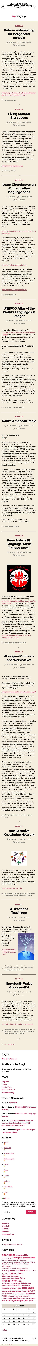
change (26, 1264)
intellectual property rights (11, 1288)
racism (9, 1294)
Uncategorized (8, 1234)
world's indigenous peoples (15, 1300)
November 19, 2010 (27, 426)
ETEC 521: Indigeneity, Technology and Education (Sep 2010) (19, 6)
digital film (5, 1274)
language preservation (18, 642)
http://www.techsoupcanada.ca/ (14, 290)
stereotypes (13, 1296)
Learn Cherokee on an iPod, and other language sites (19, 188)
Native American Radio (19, 421)
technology (15, 526)
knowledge (8, 895)
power (6, 817)
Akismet (10, 1344)
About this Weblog (9, 1059)
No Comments (20, 45)
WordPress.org (8, 1093)
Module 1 (5, 1223)
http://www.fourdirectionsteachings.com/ (9, 952)
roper (4, 1296)
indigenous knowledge (20, 1285)
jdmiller (6, 1175)
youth (31, 1301)
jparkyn (13, 42)
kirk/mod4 (13, 1103)
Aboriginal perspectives (12, 815)
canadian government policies (24, 1262)
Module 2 (19, 535)
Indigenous (26, 1283)
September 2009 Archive (13, 1244)
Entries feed (7, 1087)
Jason (6, 1170)
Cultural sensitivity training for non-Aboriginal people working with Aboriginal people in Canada (17, 1123)
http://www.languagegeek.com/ (14, 265)
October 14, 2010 (25, 552)
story (20, 1296)
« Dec (5, 1330)
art (5, 893)
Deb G (6, 1164)
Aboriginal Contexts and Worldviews (19, 658)
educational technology (10, 1278)
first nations (31, 893)
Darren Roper (13, 426)
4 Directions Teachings (19, 911)
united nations (25, 1298)
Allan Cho (7, 1148)
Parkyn (13, 100)
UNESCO (21, 407)
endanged (7, 407)
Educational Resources (11, 968)
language (7, 100)
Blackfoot (23, 1260)
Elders (22, 968)
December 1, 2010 (26, 42)
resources (14, 970)
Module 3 (5, 1229)
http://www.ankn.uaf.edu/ (12, 888)
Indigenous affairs (6, 1285)
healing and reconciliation (11, 1283)
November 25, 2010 (25, 320)
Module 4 (19, 25)
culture (23, 815)
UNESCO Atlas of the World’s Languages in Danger (19, 312)
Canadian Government (7, 1262)
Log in (4, 1084)
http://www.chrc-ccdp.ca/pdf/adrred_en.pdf (19, 692)
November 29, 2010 (25, 197)
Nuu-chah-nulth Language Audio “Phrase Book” (19, 544)
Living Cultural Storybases (19, 116)
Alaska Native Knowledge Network (19, 833)
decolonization (31, 1271)
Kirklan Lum (8, 1187)
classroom (10, 893)
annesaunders (13, 665)
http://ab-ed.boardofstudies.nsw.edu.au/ (17, 1024)
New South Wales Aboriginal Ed (19, 985)
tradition (29, 895)
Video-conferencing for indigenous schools (19, 34)
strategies (22, 895)
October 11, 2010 (25, 839)
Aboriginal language (6, 1258)
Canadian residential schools (12, 1264)
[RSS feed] (20, 1144)
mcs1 (12, 320)
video (33, 1298)
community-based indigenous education (15, 1268)
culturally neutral (8, 1271)
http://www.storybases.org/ (12, 166)
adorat (13, 839)
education (23, 893)
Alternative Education (9, 1260)
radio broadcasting (19, 1294)
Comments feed (8, 1090)
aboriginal (7, 1029)
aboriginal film (22, 1255)
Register (5, 1082)
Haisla (19, 1281)
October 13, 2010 (28, 665)
